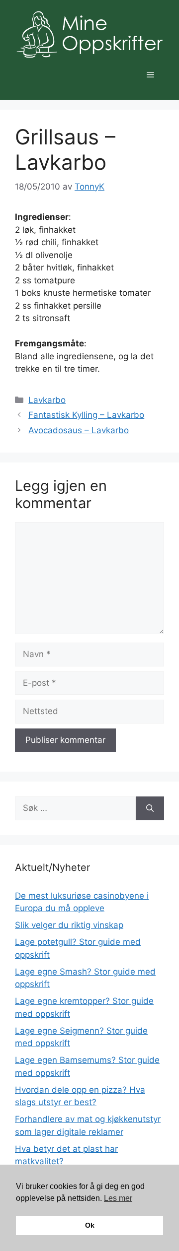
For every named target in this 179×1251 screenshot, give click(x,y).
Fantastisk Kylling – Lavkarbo (86, 415)
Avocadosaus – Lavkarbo (78, 430)
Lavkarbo (47, 400)
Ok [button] (89, 1225)
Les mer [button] (118, 1198)
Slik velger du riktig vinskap (69, 925)
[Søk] (150, 808)
